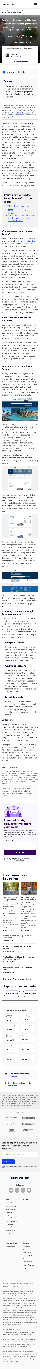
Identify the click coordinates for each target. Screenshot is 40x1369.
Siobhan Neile (16, 56)
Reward (9, 1046)
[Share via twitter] (18, 36)
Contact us (13, 1076)
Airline (24, 1036)
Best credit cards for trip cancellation (29, 898)
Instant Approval (28, 1016)
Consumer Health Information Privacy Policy (12, 1224)
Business (25, 1046)
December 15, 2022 (9, 941)
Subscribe (20, 852)
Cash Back (26, 1056)
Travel (20, 11)
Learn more (12, 1085)
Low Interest (10, 1026)
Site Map (9, 1233)
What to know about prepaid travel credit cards (17, 936)
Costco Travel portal (25, 241)
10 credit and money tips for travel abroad (17, 947)
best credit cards (23, 112)
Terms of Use (10, 1230)
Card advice (12, 993)
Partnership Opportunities (27, 1254)
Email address (8, 840)
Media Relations (28, 1265)
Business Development (27, 1260)
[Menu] (35, 4)
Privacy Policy (20, 860)
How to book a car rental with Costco (21, 216)
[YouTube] (29, 1190)
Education (13, 11)
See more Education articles (17, 979)
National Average (9, 1016)
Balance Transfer (9, 1036)
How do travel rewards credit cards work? (17, 968)
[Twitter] (11, 1190)
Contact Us (26, 1268)
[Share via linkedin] (26, 36)
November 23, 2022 (9, 962)
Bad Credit (26, 1026)
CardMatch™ (10, 115)
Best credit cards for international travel (10, 899)
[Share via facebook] (22, 36)
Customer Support (26, 1248)
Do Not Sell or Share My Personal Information (10, 1213)
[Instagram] (23, 1190)
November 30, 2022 (9, 951)
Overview (26, 1203)
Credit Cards (5, 11)
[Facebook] (17, 1190)
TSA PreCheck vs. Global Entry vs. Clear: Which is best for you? (19, 958)
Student (9, 1056)
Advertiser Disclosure (20, 61)
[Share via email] (30, 36)
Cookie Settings (11, 1206)
